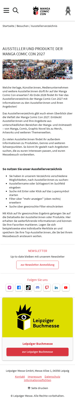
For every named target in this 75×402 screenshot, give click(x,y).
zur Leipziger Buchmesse (37, 352)
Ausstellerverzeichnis (44, 26)
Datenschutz (52, 376)
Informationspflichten (37, 380)
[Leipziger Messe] (68, 10)
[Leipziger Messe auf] (9, 287)
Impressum (35, 376)
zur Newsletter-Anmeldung (37, 265)
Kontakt (20, 376)
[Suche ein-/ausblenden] (15, 10)
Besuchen (23, 26)
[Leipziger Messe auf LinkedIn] (56, 287)
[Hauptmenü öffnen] (6, 10)
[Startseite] (41, 10)
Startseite (8, 26)
